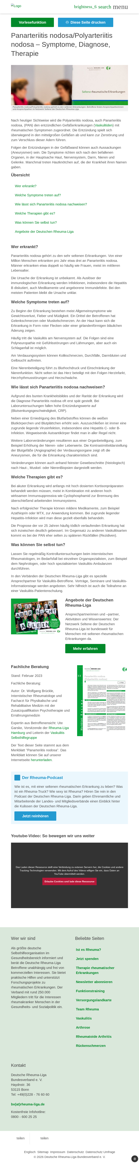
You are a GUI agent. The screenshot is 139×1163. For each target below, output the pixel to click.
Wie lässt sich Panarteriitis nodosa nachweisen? (51, 204)
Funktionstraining (90, 991)
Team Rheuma (87, 1009)
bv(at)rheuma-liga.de (28, 1104)
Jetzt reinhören (35, 816)
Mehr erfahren (85, 648)
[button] (18, 1138)
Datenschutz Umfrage (100, 1152)
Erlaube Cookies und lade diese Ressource (69, 881)
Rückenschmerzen (91, 1046)
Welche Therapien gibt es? (35, 213)
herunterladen (41, 760)
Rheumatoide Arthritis (94, 1036)
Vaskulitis (84, 1018)
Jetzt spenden (87, 959)
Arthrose (83, 1027)
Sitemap (42, 1152)
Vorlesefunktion (32, 22)
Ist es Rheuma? (88, 949)
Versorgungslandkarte (94, 1000)
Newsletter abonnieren (94, 982)
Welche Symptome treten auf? (38, 195)
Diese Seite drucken (87, 22)
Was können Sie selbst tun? (36, 222)
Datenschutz (75, 1152)
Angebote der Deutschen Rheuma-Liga (44, 231)
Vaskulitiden (104, 125)
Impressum (57, 1152)
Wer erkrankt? (25, 186)
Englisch (30, 1152)
